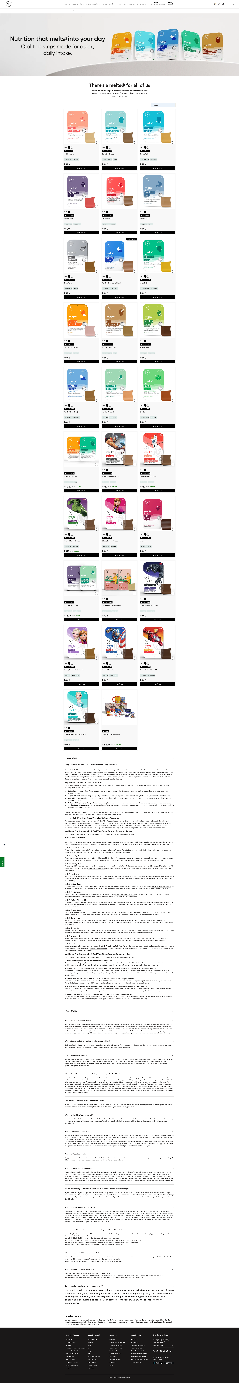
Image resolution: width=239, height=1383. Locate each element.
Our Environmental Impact (118, 1342)
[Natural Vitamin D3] (81, 320)
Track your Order (136, 1362)
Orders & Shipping (136, 1348)
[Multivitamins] (81, 126)
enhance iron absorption (98, 948)
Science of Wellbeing (116, 1348)
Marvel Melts (70, 1356)
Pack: (65, 147)
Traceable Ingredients (116, 1345)
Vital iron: (68, 1259)
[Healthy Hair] (81, 191)
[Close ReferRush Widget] (4, 844)
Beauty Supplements (94, 1356)
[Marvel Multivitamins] (119, 642)
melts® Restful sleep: (72, 1244)
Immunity (90, 1342)
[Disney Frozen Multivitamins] (81, 642)
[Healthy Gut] (157, 191)
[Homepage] (8, 4)
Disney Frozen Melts (72, 1353)
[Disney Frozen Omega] (119, 513)
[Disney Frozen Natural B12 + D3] (81, 707)
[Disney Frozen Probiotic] (157, 449)
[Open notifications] (223, 4)
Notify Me (81, 619)
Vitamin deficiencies (72, 1257)
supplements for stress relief (160, 774)
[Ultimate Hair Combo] (81, 578)
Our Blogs (112, 1362)
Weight (90, 1351)
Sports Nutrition (92, 1339)
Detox (89, 1353)
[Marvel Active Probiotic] (119, 449)
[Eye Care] (157, 384)
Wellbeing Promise (115, 1351)
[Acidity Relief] (157, 320)
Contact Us (134, 1339)
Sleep (89, 1345)
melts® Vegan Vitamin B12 (104, 1197)
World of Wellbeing (108, 4)
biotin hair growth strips (96, 868)
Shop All (67, 4)
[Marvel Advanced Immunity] (157, 578)
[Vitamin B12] (157, 255)
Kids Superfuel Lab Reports (139, 1353)
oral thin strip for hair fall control (90, 850)
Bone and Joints (92, 1365)
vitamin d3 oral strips (88, 904)
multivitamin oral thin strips (125, 894)
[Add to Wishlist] (96, 142)
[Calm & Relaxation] (119, 126)
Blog (119, 4)
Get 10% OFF (2, 862)
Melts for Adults (70, 1359)
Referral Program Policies (138, 1356)
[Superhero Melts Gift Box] (119, 707)
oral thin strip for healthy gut (93, 858)
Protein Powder (70, 1342)
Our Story (112, 1339)
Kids (151, 4)
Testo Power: (69, 1275)
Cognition (91, 1368)
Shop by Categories (92, 4)
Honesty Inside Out (115, 1353)
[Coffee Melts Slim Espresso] (119, 578)
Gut (89, 1348)
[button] (232, 4)
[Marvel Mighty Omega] (81, 513)
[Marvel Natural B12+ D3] (157, 642)
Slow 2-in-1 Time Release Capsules (76, 1348)
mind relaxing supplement (101, 842)
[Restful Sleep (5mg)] (81, 384)
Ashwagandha (160, 842)
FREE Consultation (129, 4)
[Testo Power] (81, 255)
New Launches (141, 4)
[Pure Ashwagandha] (119, 320)
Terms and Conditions (138, 1345)
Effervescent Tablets (72, 1362)
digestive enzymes (143, 1061)
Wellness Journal (115, 1359)
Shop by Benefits (77, 4)
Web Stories (113, 1356)
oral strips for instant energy (161, 886)
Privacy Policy (135, 1342)
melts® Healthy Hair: (72, 1238)
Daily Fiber (69, 1339)
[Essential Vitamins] (81, 449)
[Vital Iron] (157, 513)
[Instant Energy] (119, 191)
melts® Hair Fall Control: (74, 1240)
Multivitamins (92, 1359)
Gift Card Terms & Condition (139, 1359)
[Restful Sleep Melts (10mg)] (119, 255)
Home (67, 11)
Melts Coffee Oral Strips (73, 1351)
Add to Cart (81, 168)
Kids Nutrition (92, 1362)
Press (111, 1365)
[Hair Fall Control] (119, 384)
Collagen (68, 1345)
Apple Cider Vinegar (72, 1365)
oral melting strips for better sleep (77, 828)
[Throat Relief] (157, 126)
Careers (112, 1368)
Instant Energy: (70, 1277)
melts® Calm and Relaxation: (75, 1242)
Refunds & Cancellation (138, 1351)
